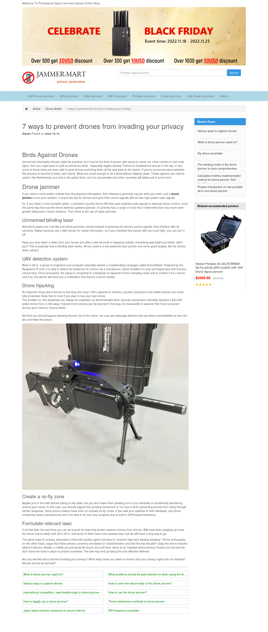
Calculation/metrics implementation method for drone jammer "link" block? (219, 178)
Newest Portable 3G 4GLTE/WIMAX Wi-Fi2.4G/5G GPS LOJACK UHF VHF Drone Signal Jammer (219, 267)
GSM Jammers (93, 96)
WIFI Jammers (117, 96)
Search (234, 73)
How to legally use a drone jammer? (45, 601)
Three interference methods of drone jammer (136, 601)
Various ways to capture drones (42, 583)
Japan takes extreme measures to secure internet (54, 610)
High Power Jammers (200, 96)
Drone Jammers (171, 96)
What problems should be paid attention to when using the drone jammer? (154, 574)
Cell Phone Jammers (41, 96)
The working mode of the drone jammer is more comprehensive (217, 166)
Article (36, 109)
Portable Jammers (143, 96)
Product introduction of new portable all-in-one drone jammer (220, 189)
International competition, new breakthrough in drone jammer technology (68, 592)
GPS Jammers (69, 96)
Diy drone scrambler (210, 153)
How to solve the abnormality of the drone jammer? (140, 583)
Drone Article (54, 109)
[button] (39, 36)
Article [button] (224, 96)
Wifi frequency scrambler (123, 610)
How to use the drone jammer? (127, 592)
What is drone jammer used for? (43, 574)
